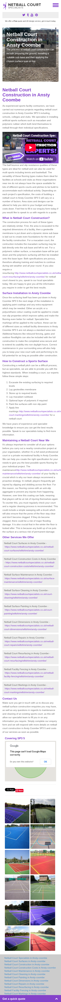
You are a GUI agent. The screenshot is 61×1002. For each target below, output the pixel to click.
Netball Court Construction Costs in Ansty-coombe (30, 967)
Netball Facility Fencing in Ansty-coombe (25, 990)
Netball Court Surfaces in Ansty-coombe (24, 961)
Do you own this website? (22, 762)
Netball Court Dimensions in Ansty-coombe (26, 980)
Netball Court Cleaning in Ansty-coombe (24, 974)
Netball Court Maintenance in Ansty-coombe (27, 971)
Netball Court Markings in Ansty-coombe (25, 993)
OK (45, 761)
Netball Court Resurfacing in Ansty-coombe (26, 987)
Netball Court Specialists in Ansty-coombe (25, 958)
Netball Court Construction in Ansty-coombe (26, 964)
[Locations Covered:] (4, 5)
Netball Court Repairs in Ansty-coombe (24, 984)
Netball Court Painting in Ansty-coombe (24, 977)
